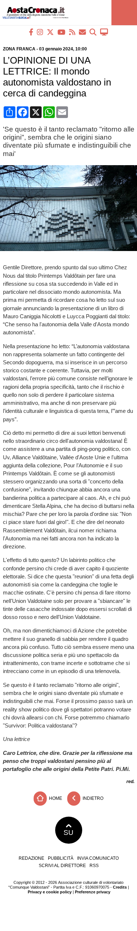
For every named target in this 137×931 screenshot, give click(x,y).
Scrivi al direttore (62, 865)
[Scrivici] (82, 32)
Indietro (92, 798)
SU (68, 832)
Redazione (31, 858)
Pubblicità (60, 858)
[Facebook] (31, 32)
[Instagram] (40, 32)
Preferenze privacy (92, 892)
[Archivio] (93, 32)
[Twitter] (50, 32)
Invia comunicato (98, 858)
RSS (94, 865)
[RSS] (72, 32)
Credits (120, 887)
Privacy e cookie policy (50, 892)
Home (55, 798)
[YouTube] (61, 32)
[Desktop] (104, 32)
